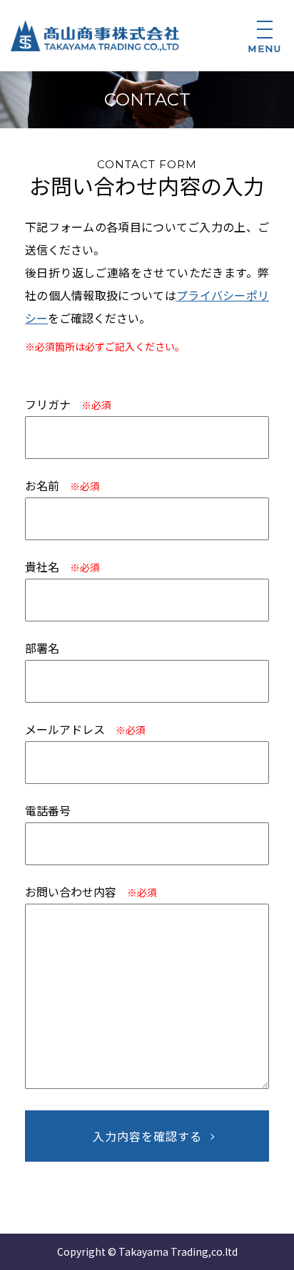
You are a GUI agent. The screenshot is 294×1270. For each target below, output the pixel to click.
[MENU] (265, 30)
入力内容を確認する (147, 1136)
